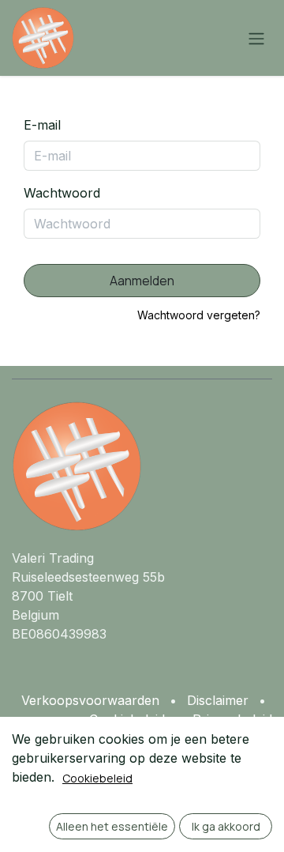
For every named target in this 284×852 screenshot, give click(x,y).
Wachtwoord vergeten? (198, 315)
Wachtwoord (62, 193)
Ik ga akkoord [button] (226, 826)
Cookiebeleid (97, 778)
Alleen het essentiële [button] (112, 826)
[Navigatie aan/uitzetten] (256, 38)
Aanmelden (142, 280)
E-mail (42, 125)
